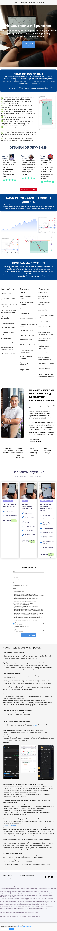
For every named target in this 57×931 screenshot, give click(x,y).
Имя (14, 571)
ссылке (35, 725)
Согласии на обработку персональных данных (25, 601)
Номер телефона (17, 583)
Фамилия (15, 577)
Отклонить (4, 928)
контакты (37, 866)
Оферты (27, 604)
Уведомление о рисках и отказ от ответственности (26, 620)
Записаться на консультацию (11, 825)
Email (14, 588)
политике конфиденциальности (25, 926)
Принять (11, 928)
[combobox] (14, 585)
